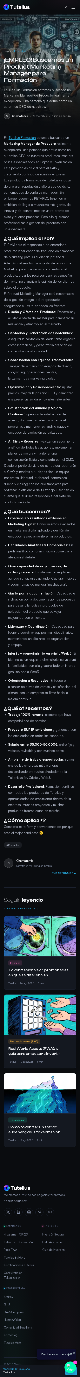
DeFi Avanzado (52, 1242)
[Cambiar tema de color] (66, 7)
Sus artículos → (64, 873)
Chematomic (20, 115)
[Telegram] (39, 1212)
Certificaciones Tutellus (19, 1265)
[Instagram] (29, 1212)
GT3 (7, 1304)
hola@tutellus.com (16, 1201)
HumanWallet (12, 1320)
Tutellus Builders (14, 1257)
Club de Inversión (53, 1250)
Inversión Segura (53, 1234)
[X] (8, 1212)
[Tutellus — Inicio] (16, 7)
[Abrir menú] (73, 7)
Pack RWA (10, 1250)
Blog (6, 51)
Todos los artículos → (21, 908)
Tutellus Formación (22, 137)
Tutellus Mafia (13, 1343)
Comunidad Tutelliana (18, 1327)
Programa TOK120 (16, 1234)
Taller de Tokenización (18, 1242)
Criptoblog (10, 1335)
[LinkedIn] (18, 1212)
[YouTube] (50, 1212)
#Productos (12, 844)
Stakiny (8, 1297)
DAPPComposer (14, 1312)
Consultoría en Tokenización (13, 1275)
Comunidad (19, 51)
